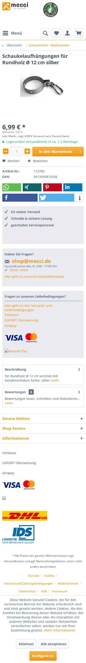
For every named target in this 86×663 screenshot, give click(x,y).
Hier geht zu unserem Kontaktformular (34, 276)
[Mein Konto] (67, 33)
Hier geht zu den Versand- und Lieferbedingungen (28, 307)
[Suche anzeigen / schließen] (45, 33)
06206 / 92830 (19, 270)
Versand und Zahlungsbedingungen (28, 583)
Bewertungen (15, 392)
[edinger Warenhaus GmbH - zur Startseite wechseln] (15, 6)
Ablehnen (26, 644)
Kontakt (33, 576)
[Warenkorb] (78, 33)
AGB (44, 591)
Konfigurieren (43, 656)
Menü (16, 33)
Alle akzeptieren (54, 644)
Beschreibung (15, 369)
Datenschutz (27, 591)
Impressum (59, 591)
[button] (11, 187)
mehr (55, 380)
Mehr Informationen (59, 630)
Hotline (49, 576)
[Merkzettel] (56, 33)
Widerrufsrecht (68, 583)
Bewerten (40, 161)
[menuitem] (12, 33)
